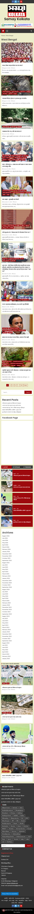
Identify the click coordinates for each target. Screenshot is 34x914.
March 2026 (5, 547)
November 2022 (7, 636)
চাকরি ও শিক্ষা (14, 903)
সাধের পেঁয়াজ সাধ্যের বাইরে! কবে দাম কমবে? (12, 65)
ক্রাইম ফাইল (11, 898)
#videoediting (16, 834)
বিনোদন (30, 900)
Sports (9, 839)
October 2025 (6, 558)
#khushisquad (5, 820)
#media (23, 820)
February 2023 (6, 629)
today (22, 839)
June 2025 (5, 567)
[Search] (31, 30)
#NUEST (4, 828)
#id (22, 818)
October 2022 (6, 638)
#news (19, 826)
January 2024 (6, 605)
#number (11, 828)
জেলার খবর (10, 93)
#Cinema (12, 813)
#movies (13, 826)
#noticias (26, 826)
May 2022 (5, 649)
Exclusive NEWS (20, 898)
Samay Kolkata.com (12, 883)
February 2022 (6, 656)
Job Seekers (6, 299)
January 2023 (6, 632)
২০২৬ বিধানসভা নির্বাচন (6, 155)
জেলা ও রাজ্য (5, 93)
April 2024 (5, 598)
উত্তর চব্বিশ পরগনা (17, 157)
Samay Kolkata (17, 19)
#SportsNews (5, 831)
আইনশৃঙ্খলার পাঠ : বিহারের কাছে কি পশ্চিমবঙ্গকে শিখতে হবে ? (16, 232)
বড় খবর (19, 485)
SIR (3, 157)
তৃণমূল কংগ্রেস (28, 192)
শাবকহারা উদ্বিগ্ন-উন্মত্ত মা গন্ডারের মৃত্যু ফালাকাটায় (14, 98)
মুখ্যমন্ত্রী (13, 159)
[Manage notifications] (3, 910)
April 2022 (5, 652)
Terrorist (16, 839)
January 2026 (6, 551)
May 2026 (5, 542)
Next (25, 385)
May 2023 (5, 623)
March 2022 (5, 654)
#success (14, 831)
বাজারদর (4, 60)
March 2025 (5, 574)
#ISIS (26, 818)
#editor (22, 815)
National (14, 58)
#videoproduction (21, 836)
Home (3, 35)
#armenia (15, 807)
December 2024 (6, 580)
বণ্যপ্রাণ (15, 93)
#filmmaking (5, 818)
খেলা (17, 473)
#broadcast (5, 813)
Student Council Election (10, 330)
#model (22, 823)
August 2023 (5, 616)
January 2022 (6, 658)
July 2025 (5, 565)
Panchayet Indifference (17, 363)
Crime (4, 225)
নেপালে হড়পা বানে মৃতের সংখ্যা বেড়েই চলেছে (11, 405)
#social (29, 828)
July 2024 (5, 591)
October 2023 (6, 611)
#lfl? (13, 820)
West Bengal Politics (18, 192)
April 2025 (5, 571)
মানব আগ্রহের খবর (10, 60)
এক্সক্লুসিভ (18, 225)
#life (17, 820)
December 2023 (6, 607)
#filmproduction (15, 818)
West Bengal (22, 58)
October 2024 (6, 585)
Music (3, 839)
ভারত (16, 900)
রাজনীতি (18, 159)
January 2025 (6, 578)
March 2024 (5, 600)
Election (5, 258)
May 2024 (5, 596)
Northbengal (6, 91)
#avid (21, 807)
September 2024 (7, 587)
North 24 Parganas (16, 155)
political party (7, 190)
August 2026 (5, 536)
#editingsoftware (6, 815)
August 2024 (5, 589)
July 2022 (5, 645)
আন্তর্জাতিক (15, 485)
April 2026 (5, 545)
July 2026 (5, 538)
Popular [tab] (17, 467)
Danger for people (18, 361)
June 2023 (5, 620)
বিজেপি (4, 194)
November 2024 (7, 582)
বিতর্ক (4, 227)
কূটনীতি (23, 225)
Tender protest (15, 299)
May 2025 (5, 569)
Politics (25, 155)
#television (22, 831)
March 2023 (5, 627)
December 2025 (6, 554)
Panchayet (5, 363)
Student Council (14, 328)
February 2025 (6, 576)
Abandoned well (7, 361)
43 (21, 385)
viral (3, 841)
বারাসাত (9, 159)
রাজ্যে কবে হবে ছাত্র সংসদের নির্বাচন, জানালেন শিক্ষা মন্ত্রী (15, 337)
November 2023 (7, 609)
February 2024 (6, 603)
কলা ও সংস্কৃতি (4, 900)
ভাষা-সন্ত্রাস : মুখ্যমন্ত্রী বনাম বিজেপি (10, 199)
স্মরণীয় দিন (20, 903)
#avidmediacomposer (7, 810)
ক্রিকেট (14, 473)
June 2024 (5, 594)
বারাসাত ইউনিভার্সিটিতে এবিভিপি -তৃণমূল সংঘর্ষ (11, 409)
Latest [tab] (5, 467)
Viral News (9, 841)
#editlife (16, 815)
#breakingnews (19, 810)
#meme (15, 823)
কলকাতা (27, 898)
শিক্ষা (7, 227)
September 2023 (7, 614)
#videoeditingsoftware (8, 836)
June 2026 (5, 540)
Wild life (23, 91)
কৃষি (27, 58)
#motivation (5, 826)
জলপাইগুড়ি (28, 91)
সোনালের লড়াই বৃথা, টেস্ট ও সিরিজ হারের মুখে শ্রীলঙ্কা (13, 407)
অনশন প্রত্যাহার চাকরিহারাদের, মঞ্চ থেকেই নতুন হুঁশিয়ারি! (15, 304)
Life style (27, 361)
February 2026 (6, 549)
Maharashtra (6, 58)
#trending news (6, 834)
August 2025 (5, 562)
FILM (29, 836)
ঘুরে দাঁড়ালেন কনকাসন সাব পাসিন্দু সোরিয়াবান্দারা (11, 412)
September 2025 (7, 560)
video (27, 839)
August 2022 (5, 643)
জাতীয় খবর (27, 225)
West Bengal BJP (7, 192)
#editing (19, 813)
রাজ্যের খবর (23, 159)
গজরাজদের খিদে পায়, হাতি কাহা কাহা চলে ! (12, 131)
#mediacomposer (6, 823)
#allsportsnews (6, 807)
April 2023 (5, 625)
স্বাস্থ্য (26, 900)
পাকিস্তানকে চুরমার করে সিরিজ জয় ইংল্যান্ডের (11, 403)
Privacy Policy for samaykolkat (10, 893)
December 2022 (6, 634)
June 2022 (5, 647)
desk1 (13, 68)
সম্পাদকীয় (11, 227)
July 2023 (5, 618)
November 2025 (7, 556)
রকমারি (8, 194)
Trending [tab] (28, 467)
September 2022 (7, 640)
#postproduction (20, 828)
